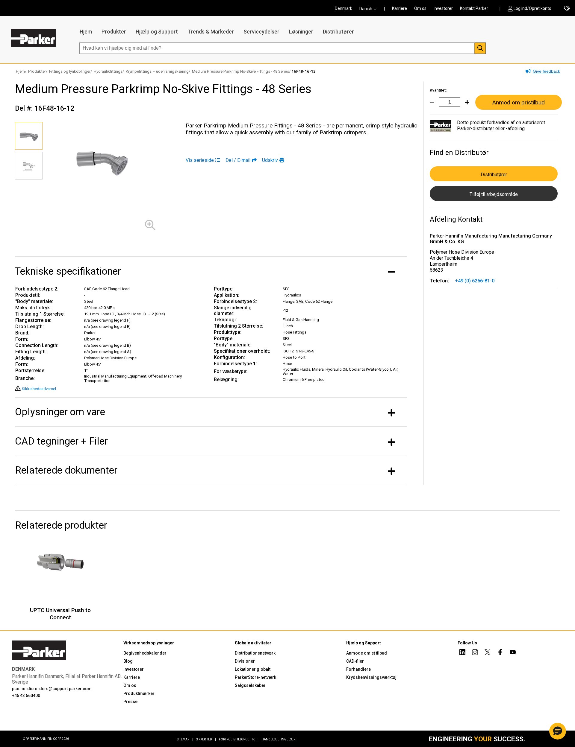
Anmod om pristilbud (518, 102)
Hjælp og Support (157, 31)
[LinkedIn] (462, 653)
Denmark (343, 8)
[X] (487, 653)
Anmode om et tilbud (366, 653)
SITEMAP (185, 739)
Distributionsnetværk (255, 653)
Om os (420, 8)
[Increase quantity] (464, 106)
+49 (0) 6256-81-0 (474, 281)
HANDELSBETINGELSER (278, 739)
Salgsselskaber (250, 685)
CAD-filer (355, 661)
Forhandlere (358, 669)
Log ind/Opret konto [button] (532, 8)
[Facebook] (500, 653)
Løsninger (301, 31)
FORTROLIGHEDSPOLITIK (238, 739)
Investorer (443, 8)
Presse (130, 701)
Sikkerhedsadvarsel (39, 389)
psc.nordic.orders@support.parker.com (52, 688)
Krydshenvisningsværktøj (371, 677)
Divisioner (245, 661)
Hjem (86, 31)
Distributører (338, 31)
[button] (369, 8)
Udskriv (270, 160)
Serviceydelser (261, 31)
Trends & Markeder (210, 31)
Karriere (399, 8)
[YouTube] (513, 653)
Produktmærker (139, 693)
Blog (128, 661)
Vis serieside (200, 160)
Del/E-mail (238, 160)
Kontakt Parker (474, 8)
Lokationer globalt (252, 669)
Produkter (114, 31)
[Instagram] (475, 653)
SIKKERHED (206, 739)
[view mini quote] (566, 8)
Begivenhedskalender (145, 653)
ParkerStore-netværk (255, 677)
